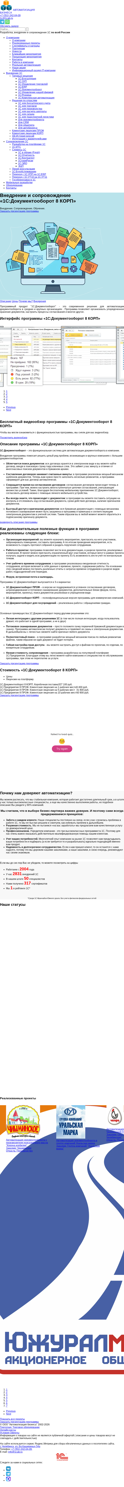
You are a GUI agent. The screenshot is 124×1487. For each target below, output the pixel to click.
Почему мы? (26, 301)
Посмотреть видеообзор (13, 437)
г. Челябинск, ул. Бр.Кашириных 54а (20, 1446)
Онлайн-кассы (8, 1430)
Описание (5, 301)
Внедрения (39, 301)
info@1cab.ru (15, 1452)
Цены (15, 301)
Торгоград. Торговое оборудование (20, 1427)
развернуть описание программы (19, 522)
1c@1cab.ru (6, 18)
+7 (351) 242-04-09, (21, 1449)
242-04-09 (10, 15)
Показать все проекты (12, 1419)
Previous (11, 407)
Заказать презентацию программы (19, 211)
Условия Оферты (9, 1432)
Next (8, 410)
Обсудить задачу (9, 26)
